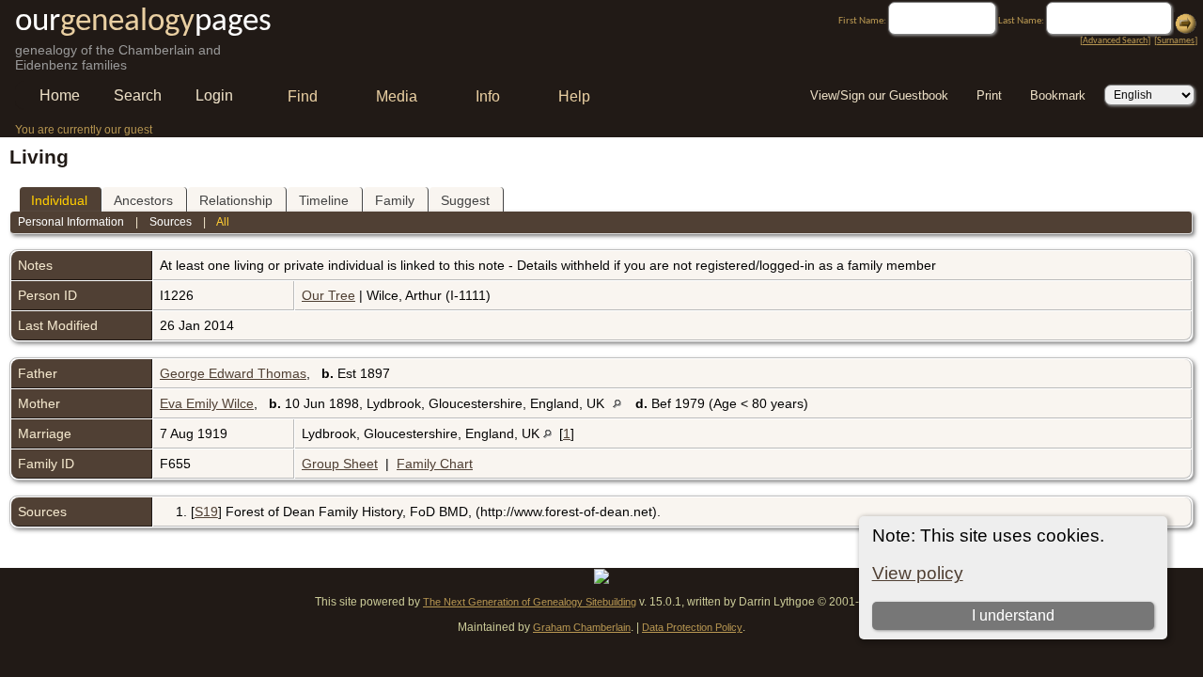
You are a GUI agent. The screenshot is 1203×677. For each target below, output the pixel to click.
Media (396, 96)
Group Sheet (340, 463)
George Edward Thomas (233, 373)
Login (214, 95)
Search (138, 95)
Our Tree (328, 295)
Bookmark (1058, 95)
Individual (59, 200)
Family (394, 200)
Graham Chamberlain (582, 627)
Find (303, 96)
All (222, 221)
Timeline (324, 200)
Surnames (1176, 41)
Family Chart (435, 463)
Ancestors (143, 200)
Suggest (465, 200)
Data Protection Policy (692, 627)
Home (59, 95)
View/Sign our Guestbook (879, 95)
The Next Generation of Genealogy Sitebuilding (529, 601)
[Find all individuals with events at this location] (621, 403)
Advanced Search (1115, 41)
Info (488, 96)
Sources (170, 221)
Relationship (236, 200)
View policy (917, 573)
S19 (206, 511)
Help (574, 96)
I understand (1013, 615)
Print (989, 95)
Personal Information (71, 221)
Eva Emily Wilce (207, 403)
